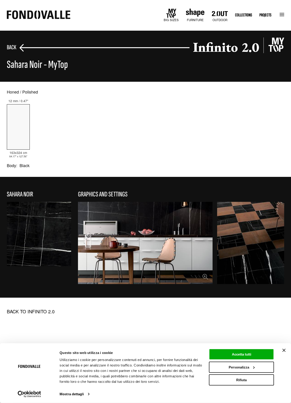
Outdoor (220, 20)
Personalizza (239, 367)
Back (11, 47)
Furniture (195, 20)
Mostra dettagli (72, 394)
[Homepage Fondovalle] (38, 15)
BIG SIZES (171, 20)
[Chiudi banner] (284, 350)
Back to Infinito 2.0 (31, 311)
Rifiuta (241, 380)
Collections (243, 15)
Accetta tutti (241, 354)
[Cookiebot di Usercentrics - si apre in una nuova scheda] (29, 394)
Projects (265, 15)
